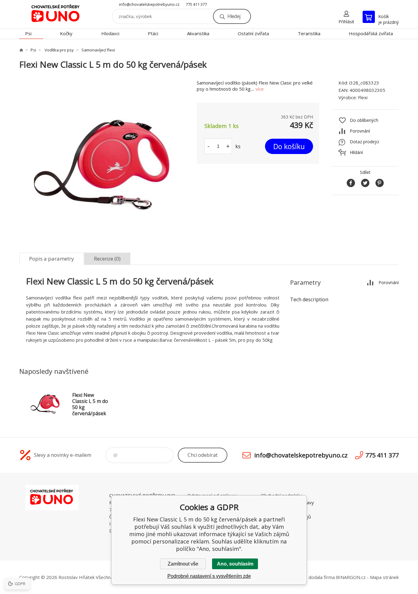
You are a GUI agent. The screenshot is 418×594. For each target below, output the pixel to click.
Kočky (66, 33)
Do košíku (289, 146)
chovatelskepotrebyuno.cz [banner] (56, 14)
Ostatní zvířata (253, 33)
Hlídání (356, 152)
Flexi (363, 97)
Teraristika (309, 33)
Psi (28, 33)
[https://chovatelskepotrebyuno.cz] (21, 50)
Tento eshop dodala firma (307, 577)
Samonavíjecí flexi (98, 50)
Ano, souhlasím (235, 563)
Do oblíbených (364, 120)
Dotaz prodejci (364, 142)
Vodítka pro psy (59, 50)
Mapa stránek (384, 577)
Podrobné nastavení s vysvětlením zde (209, 576)
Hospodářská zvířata (371, 33)
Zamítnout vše (183, 563)
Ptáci (153, 33)
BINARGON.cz (351, 577)
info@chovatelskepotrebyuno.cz (149, 4)
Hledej (233, 16)
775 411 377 (196, 4)
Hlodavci (110, 33)
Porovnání (360, 131)
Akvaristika (198, 33)
